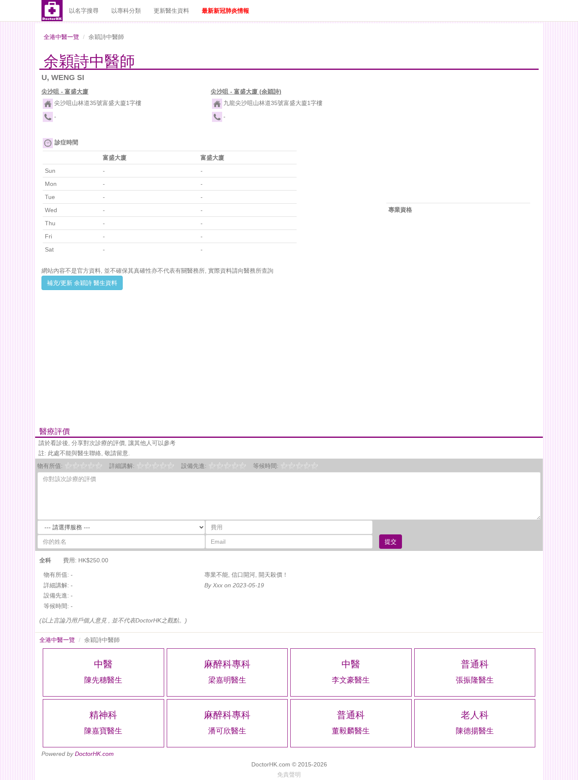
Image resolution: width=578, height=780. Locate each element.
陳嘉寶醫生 (103, 731)
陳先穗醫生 (103, 680)
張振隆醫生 (475, 680)
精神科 (103, 715)
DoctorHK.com (94, 753)
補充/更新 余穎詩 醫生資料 (82, 282)
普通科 (475, 664)
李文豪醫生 (351, 680)
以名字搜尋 (84, 10)
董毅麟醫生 (351, 731)
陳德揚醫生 (475, 731)
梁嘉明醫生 (227, 680)
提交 (390, 541)
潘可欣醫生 (227, 731)
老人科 (475, 715)
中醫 (103, 664)
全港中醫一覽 (61, 36)
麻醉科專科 (227, 664)
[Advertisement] (204, 349)
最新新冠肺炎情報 (225, 10)
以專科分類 (126, 10)
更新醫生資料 (171, 10)
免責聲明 (289, 774)
